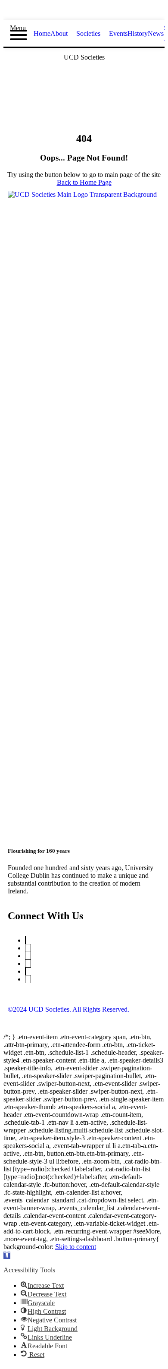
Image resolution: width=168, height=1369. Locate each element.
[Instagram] (28, 963)
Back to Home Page (84, 182)
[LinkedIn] (28, 956)
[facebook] (76, 11)
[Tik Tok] (28, 979)
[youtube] (107, 11)
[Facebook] (25, 971)
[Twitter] (25, 940)
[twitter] (60, 11)
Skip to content (75, 1246)
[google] (91, 11)
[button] (6, 1255)
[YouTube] (28, 948)
